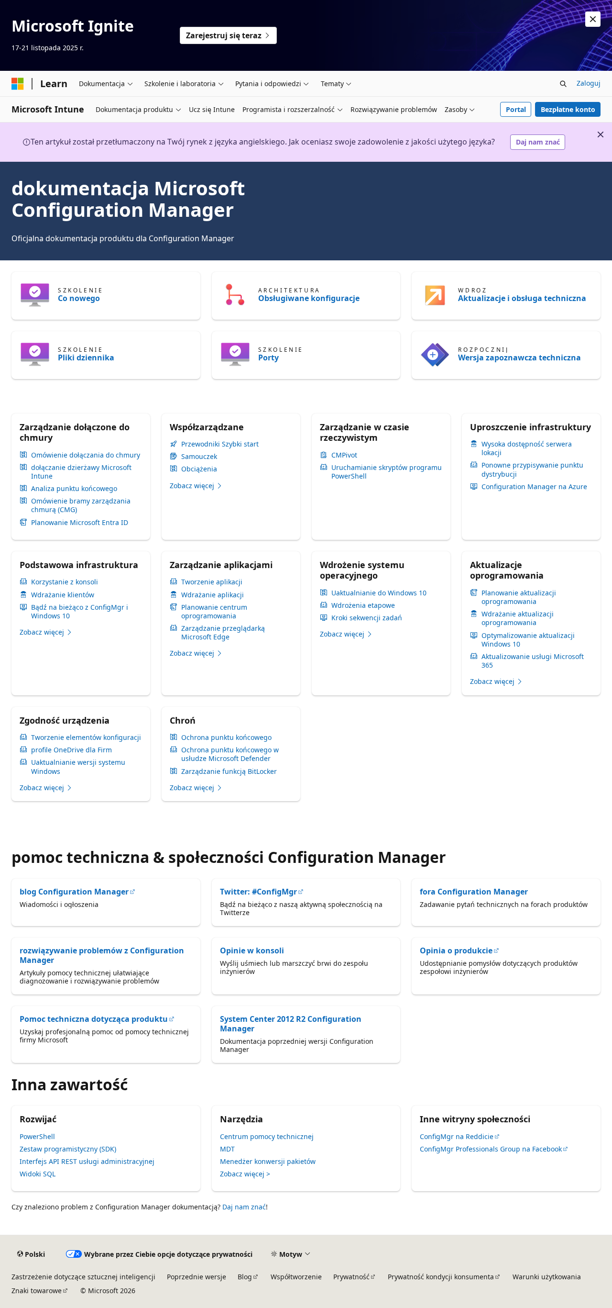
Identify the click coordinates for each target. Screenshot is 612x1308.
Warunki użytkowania (547, 1276)
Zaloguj (589, 83)
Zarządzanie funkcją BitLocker (229, 771)
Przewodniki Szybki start (220, 444)
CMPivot (344, 455)
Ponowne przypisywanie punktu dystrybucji (532, 469)
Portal (516, 109)
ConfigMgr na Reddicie (456, 1136)
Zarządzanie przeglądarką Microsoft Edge (223, 632)
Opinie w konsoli (252, 950)
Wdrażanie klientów (62, 595)
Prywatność (351, 1276)
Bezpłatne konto (568, 109)
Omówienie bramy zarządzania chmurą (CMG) (81, 505)
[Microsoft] (17, 84)
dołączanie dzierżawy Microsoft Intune (81, 472)
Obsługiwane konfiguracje (309, 298)
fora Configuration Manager (474, 891)
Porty (268, 357)
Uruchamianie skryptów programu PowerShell (386, 472)
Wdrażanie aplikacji (212, 595)
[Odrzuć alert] (593, 19)
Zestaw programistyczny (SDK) (68, 1148)
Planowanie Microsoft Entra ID (79, 522)
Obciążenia (199, 469)
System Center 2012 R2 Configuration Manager (290, 1023)
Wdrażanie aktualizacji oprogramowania (517, 618)
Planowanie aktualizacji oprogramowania (518, 597)
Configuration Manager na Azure (534, 486)
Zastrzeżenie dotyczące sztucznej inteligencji (83, 1276)
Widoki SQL (37, 1173)
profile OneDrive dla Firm (71, 750)
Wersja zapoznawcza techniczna (519, 357)
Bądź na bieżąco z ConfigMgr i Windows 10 (79, 611)
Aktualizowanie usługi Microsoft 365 (532, 661)
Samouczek (199, 456)
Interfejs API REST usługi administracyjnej (87, 1161)
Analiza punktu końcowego (74, 488)
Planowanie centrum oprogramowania (214, 611)
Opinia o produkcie (456, 950)
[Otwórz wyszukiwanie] (563, 83)
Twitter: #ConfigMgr (258, 891)
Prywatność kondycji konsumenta (441, 1276)
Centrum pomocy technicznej (267, 1136)
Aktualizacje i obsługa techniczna (522, 298)
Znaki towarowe (36, 1290)
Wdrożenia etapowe (363, 605)
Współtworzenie (296, 1276)
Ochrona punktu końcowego (226, 737)
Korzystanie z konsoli (64, 582)
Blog (245, 1276)
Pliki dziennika (86, 357)
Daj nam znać (538, 141)
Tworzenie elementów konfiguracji (86, 737)
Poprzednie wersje (196, 1276)
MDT (227, 1148)
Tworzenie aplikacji (211, 582)
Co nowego (79, 298)
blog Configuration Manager (74, 891)
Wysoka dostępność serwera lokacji (526, 448)
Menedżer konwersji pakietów (268, 1161)
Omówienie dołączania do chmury (85, 455)
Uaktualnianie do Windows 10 (378, 593)
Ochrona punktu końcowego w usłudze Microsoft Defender (230, 754)
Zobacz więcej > (245, 1173)
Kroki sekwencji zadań (366, 618)
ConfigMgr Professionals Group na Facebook (491, 1148)
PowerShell (37, 1136)
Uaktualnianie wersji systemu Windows (78, 766)
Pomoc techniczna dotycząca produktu (94, 1019)
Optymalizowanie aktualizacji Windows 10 (528, 639)
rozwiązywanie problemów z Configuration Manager (102, 955)
